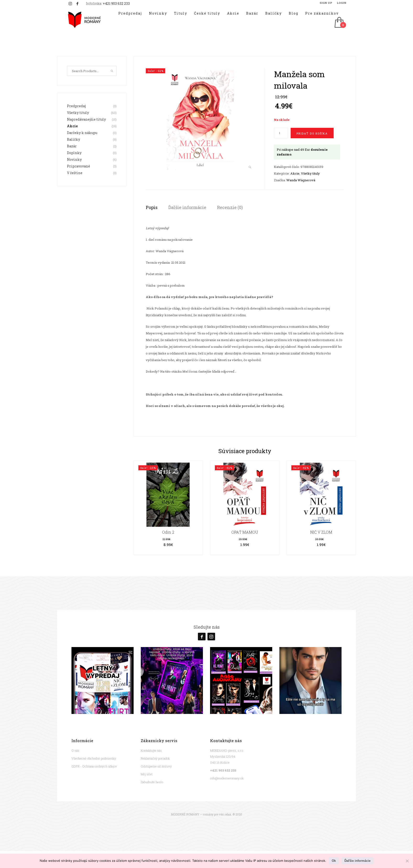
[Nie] (407, 860)
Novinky (74, 159)
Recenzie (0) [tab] (230, 207)
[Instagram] (70, 3)
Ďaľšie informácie (357, 861)
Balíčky (73, 139)
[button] (250, 167)
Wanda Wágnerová (300, 180)
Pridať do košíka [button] (168, 507)
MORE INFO (168, 517)
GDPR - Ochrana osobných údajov (94, 766)
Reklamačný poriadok (155, 758)
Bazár (72, 146)
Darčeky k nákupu (82, 132)
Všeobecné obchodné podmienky (93, 758)
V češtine (74, 173)
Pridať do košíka (312, 133)
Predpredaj (76, 106)
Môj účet (146, 774)
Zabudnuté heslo (152, 782)
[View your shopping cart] (338, 22)
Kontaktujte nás (151, 750)
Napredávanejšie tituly (86, 119)
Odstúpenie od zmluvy (156, 766)
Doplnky (74, 152)
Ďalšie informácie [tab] (187, 207)
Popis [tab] (152, 207)
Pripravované (78, 166)
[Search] (112, 71)
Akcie (294, 173)
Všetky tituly (310, 173)
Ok (334, 861)
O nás (75, 750)
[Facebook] (77, 3)
